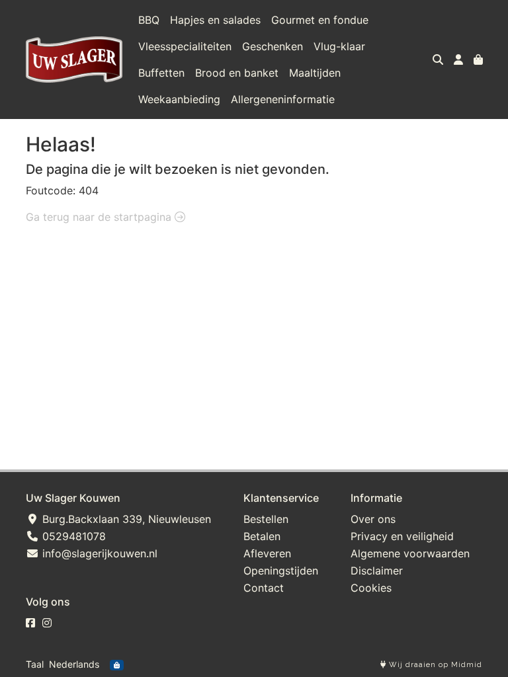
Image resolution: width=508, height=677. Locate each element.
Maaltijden (315, 72)
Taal (35, 664)
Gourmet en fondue (319, 19)
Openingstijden (280, 570)
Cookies (371, 587)
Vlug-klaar (339, 46)
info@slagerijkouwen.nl (98, 553)
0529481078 (72, 536)
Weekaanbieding (179, 99)
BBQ (148, 19)
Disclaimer (377, 570)
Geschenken (272, 46)
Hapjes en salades (215, 19)
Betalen (261, 536)
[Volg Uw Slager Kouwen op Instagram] (47, 622)
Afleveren (267, 553)
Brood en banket (236, 72)
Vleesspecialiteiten (185, 46)
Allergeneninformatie (283, 99)
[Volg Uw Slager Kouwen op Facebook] (30, 622)
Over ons (373, 519)
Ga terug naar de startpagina (100, 216)
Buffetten (161, 72)
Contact (263, 587)
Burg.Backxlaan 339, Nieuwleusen (125, 519)
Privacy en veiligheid (402, 536)
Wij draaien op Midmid (434, 664)
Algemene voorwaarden (410, 553)
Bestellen (265, 519)
